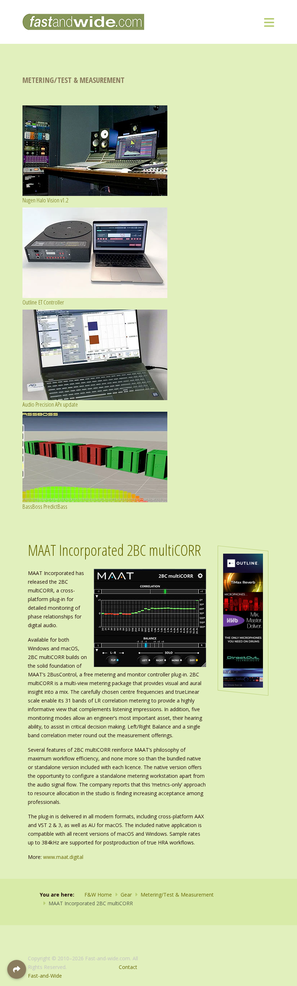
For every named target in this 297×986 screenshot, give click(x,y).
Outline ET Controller (43, 302)
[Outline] (243, 562)
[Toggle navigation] (269, 22)
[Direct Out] (243, 658)
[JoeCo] (243, 677)
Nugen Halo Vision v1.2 (45, 200)
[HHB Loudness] (243, 620)
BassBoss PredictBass (44, 506)
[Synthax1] (243, 638)
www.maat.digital (63, 856)
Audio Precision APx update (50, 404)
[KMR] (243, 600)
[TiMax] (243, 581)
